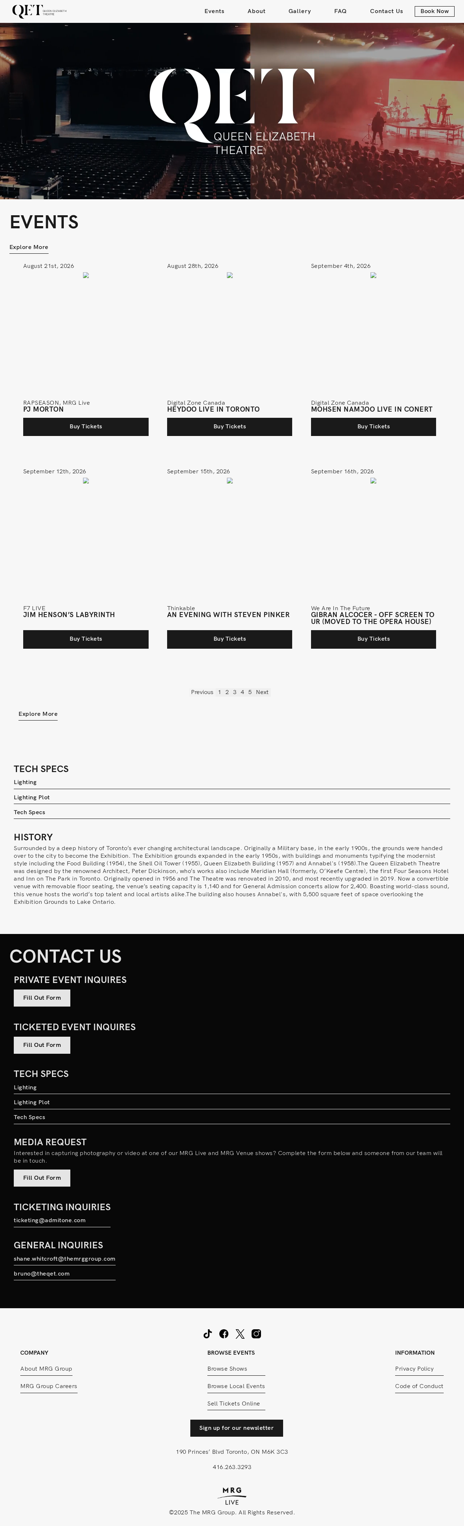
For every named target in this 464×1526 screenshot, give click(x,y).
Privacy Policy (414, 1368)
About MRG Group (46, 1368)
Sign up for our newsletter (236, 1428)
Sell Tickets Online (233, 1403)
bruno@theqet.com (42, 1273)
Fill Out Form (42, 997)
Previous (202, 692)
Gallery (300, 11)
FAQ (340, 11)
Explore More (29, 247)
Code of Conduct (419, 1386)
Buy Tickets (86, 426)
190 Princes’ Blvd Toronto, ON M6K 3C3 (232, 1452)
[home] (39, 11)
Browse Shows (227, 1368)
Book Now (434, 11)
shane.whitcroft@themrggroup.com (65, 1258)
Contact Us (386, 11)
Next (262, 692)
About (257, 11)
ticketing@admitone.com (50, 1220)
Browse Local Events (236, 1386)
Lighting (25, 782)
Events (214, 11)
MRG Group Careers (49, 1386)
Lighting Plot (32, 797)
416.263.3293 (232, 1467)
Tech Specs (29, 812)
